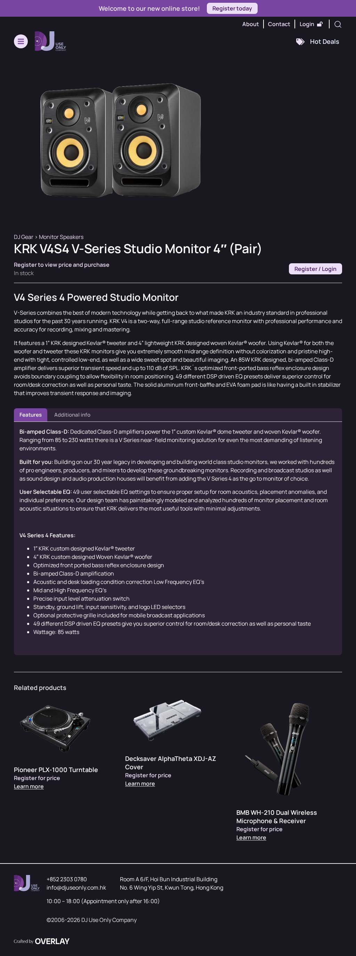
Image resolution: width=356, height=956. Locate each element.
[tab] (30, 415)
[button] (21, 41)
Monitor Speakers (61, 237)
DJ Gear (23, 237)
